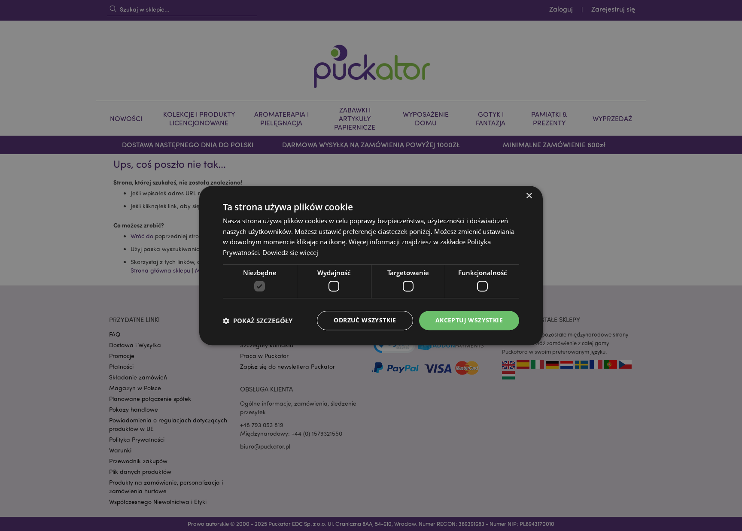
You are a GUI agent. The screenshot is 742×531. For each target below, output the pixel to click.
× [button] (529, 196)
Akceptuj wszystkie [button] (469, 320)
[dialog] (371, 265)
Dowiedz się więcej (290, 252)
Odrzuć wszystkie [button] (365, 320)
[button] (257, 321)
